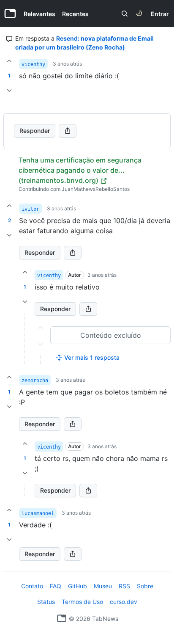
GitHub (77, 586)
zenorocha (35, 380)
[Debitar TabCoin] (9, 90)
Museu (103, 586)
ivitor (30, 209)
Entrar (160, 13)
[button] (9, 305)
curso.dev (123, 601)
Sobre (145, 586)
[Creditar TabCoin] (9, 61)
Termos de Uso (82, 601)
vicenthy (33, 64)
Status (46, 601)
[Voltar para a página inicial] (61, 618)
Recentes (75, 13)
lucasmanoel (38, 513)
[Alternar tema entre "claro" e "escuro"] (139, 13)
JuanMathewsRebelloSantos (96, 189)
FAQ (55, 586)
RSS (124, 586)
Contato (32, 586)
